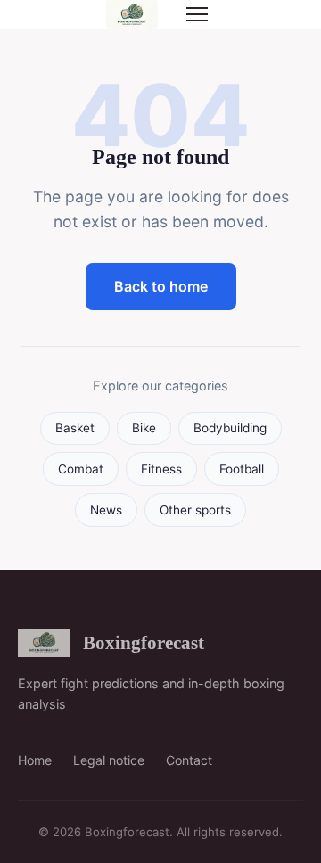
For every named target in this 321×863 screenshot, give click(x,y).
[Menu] (197, 14)
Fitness (161, 469)
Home (35, 760)
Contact (189, 760)
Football (241, 469)
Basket (75, 428)
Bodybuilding (230, 428)
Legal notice (108, 760)
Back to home (161, 286)
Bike (144, 428)
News (106, 510)
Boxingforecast (143, 642)
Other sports (195, 510)
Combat (80, 469)
